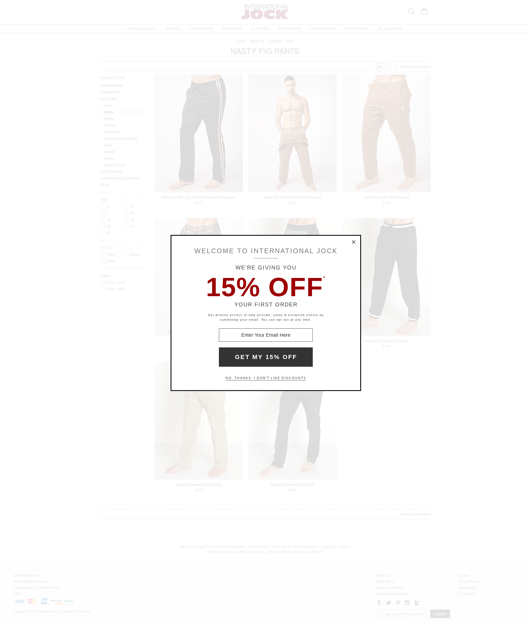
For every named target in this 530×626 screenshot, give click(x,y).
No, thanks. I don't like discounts (266, 378)
